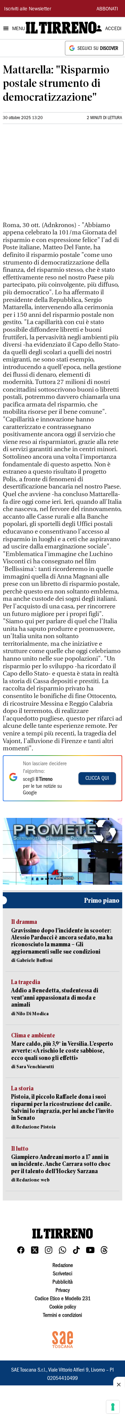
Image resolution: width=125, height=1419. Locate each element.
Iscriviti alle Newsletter (27, 9)
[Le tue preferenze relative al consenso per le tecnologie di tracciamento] (112, 1406)
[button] (62, 850)
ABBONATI (107, 9)
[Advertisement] (55, 175)
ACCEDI (113, 29)
